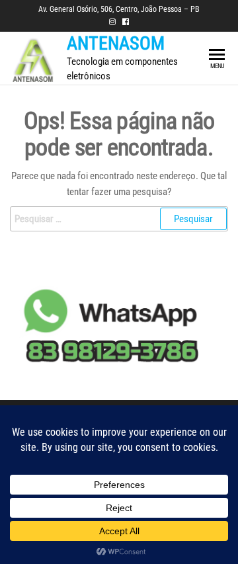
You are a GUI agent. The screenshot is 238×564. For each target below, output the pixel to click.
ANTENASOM (116, 43)
